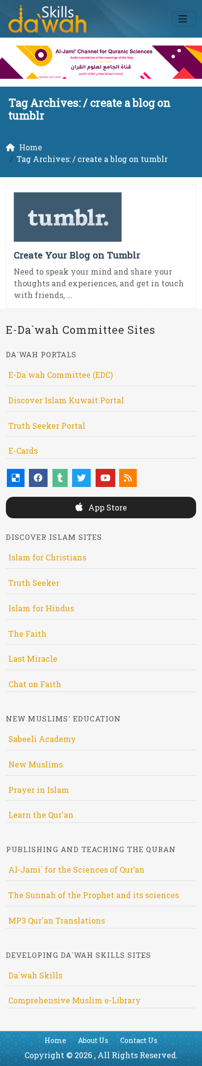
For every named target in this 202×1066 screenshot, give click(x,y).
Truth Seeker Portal (46, 425)
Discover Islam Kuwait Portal (66, 400)
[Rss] (128, 478)
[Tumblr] (60, 478)
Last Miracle (32, 658)
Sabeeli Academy (42, 739)
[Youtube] (105, 478)
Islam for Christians (47, 557)
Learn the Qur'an (41, 815)
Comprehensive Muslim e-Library (74, 1000)
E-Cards (23, 450)
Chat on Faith (34, 684)
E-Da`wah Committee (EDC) (60, 375)
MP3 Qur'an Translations (56, 920)
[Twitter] (81, 478)
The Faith (27, 633)
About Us (93, 1040)
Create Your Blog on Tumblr (77, 255)
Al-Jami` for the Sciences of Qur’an (76, 869)
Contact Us (138, 1040)
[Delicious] (16, 478)
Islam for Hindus (41, 608)
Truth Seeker (33, 583)
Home (55, 1040)
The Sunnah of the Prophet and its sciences (93, 895)
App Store (106, 507)
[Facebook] (38, 478)
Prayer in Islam (38, 790)
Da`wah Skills (35, 975)
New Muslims (35, 764)
